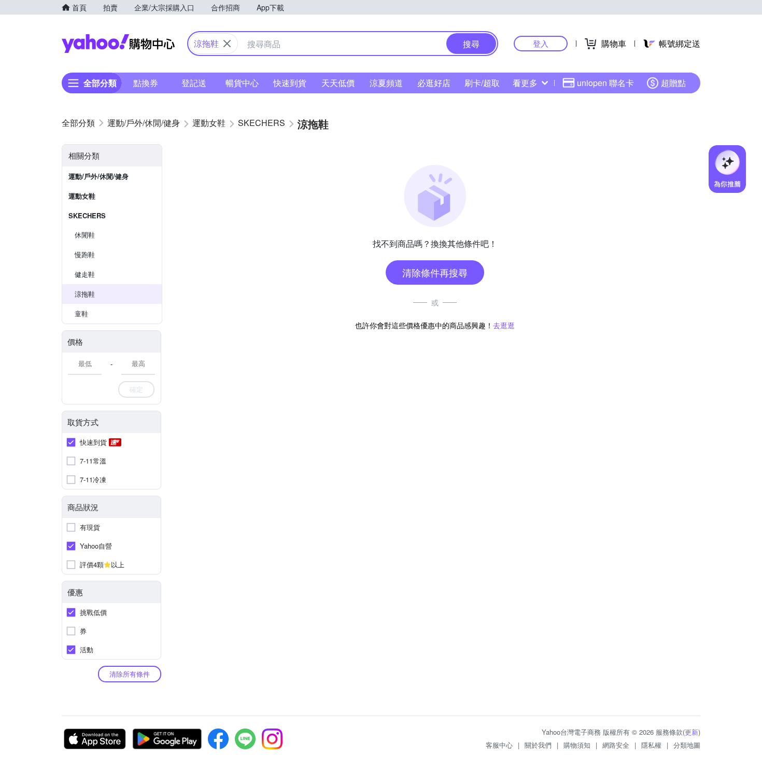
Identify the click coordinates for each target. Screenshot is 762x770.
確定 (136, 389)
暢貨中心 (242, 83)
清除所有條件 (129, 674)
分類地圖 (686, 745)
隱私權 (651, 745)
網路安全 (615, 745)
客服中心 (499, 745)
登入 (540, 43)
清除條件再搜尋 (435, 272)
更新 (691, 732)
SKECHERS (87, 215)
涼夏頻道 (386, 83)
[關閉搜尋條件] (227, 43)
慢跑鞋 (85, 254)
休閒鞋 (85, 235)
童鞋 (81, 313)
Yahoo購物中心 (118, 43)
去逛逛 (504, 325)
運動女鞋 (81, 196)
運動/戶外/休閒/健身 (98, 176)
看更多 (525, 83)
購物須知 (576, 745)
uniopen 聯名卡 (605, 83)
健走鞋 (85, 274)
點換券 (145, 83)
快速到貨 (289, 83)
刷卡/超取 (482, 83)
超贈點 (673, 83)
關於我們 (538, 745)
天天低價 (338, 83)
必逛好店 (433, 83)
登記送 (193, 83)
